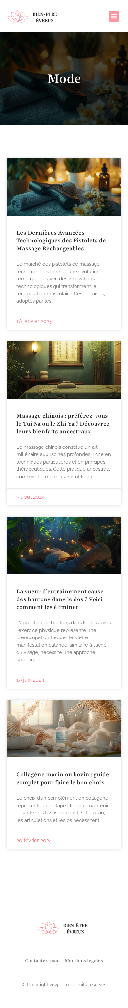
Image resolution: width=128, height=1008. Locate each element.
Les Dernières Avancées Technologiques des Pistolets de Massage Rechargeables (61, 240)
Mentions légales (84, 961)
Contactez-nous (43, 961)
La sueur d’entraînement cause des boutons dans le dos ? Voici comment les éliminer (60, 599)
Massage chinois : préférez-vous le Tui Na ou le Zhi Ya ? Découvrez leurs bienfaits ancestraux (63, 423)
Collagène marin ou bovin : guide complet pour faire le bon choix (62, 778)
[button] (114, 16)
